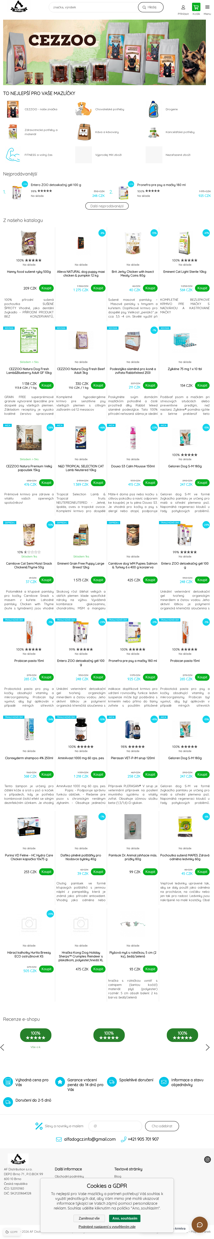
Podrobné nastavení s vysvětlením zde (107, 1227)
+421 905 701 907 (143, 1139)
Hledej (152, 7)
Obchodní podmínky (69, 1176)
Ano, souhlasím (124, 1218)
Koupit (46, 288)
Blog (117, 1176)
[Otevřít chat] (200, 1225)
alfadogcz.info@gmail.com (90, 1139)
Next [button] (208, 1047)
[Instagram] (207, 1159)
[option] (107, 52)
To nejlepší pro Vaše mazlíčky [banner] (21, 6)
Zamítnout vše (89, 1218)
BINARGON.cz (178, 1232)
